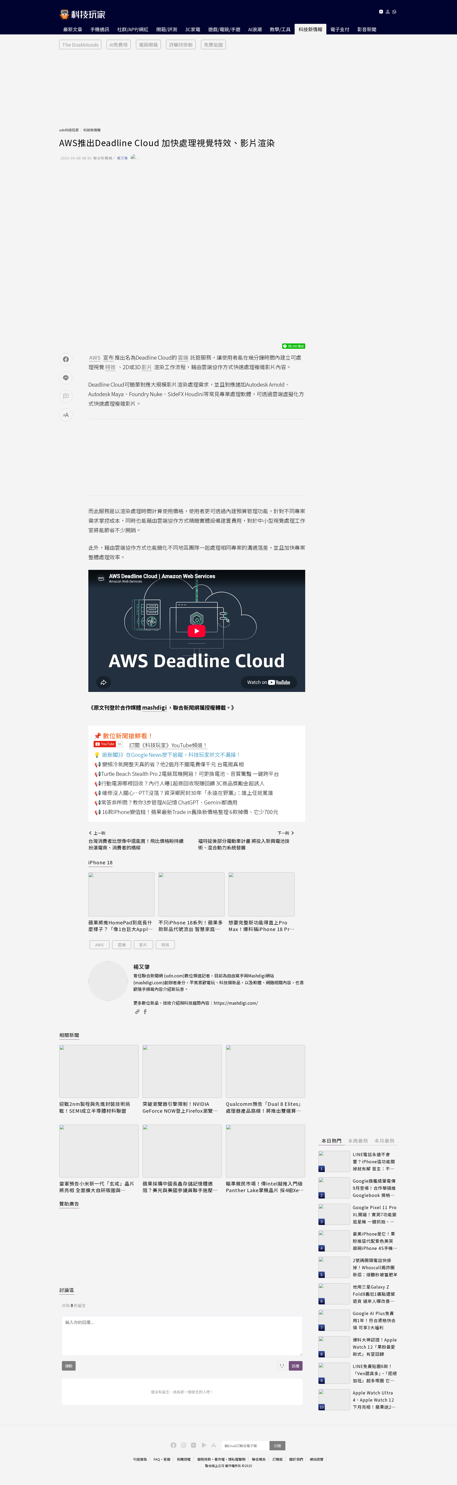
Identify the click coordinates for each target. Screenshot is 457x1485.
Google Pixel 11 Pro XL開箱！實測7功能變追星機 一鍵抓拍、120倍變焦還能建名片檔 (375, 1214)
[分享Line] (65, 377)
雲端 (122, 944)
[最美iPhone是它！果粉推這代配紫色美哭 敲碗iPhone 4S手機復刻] (334, 1240)
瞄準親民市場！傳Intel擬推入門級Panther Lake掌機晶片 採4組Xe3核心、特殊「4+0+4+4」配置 (264, 1186)
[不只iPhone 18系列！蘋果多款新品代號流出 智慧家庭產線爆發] (191, 894)
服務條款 (204, 1459)
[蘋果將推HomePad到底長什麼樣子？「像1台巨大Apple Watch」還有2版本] (121, 894)
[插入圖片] (282, 1366)
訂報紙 (277, 1459)
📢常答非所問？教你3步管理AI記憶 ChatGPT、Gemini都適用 (165, 802)
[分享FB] (65, 359)
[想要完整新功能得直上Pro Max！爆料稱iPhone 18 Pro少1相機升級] (262, 894)
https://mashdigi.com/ (236, 1003)
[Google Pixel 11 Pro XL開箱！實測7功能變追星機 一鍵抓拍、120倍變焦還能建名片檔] (334, 1214)
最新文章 (72, 29)
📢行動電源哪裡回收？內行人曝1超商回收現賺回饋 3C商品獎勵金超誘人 (179, 783)
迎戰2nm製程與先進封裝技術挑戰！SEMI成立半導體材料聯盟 (94, 1107)
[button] (388, 12)
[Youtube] (381, 12)
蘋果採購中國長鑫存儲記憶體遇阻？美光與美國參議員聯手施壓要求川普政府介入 (180, 1186)
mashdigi (154, 707)
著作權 (219, 1459)
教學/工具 (280, 29)
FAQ (157, 1459)
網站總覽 (316, 1459)
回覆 (295, 1365)
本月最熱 (384, 1140)
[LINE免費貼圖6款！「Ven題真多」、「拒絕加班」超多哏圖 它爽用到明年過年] (334, 1373)
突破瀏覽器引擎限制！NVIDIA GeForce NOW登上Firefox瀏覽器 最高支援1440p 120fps (180, 1107)
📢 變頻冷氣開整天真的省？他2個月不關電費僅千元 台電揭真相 (169, 764)
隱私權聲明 (236, 1459)
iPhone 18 (100, 862)
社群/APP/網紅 (132, 29)
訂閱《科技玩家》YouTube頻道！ (168, 745)
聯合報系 (259, 1459)
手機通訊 (99, 29)
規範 (68, 1365)
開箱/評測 (166, 29)
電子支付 (339, 29)
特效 (165, 944)
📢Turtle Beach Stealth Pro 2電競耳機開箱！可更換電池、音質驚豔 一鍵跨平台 (186, 773)
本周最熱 (358, 1140)
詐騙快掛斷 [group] (181, 44)
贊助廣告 (69, 1203)
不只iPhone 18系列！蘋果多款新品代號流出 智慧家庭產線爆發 (190, 925)
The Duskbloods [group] (80, 44)
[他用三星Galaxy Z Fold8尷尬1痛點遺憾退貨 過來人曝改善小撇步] (334, 1293)
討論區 (66, 1289)
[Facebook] (172, 1444)
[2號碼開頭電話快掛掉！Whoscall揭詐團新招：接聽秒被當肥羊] (334, 1267)
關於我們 (296, 1459)
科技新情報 (310, 29)
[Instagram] (182, 1444)
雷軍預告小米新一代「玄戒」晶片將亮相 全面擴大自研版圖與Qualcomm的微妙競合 (97, 1186)
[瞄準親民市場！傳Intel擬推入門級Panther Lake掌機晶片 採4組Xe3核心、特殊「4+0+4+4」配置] (265, 1151)
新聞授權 (184, 1459)
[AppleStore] (213, 1444)
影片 (143, 944)
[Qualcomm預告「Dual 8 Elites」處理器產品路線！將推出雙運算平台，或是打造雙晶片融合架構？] (265, 1071)
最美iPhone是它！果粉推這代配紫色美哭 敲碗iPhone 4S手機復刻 (375, 1241)
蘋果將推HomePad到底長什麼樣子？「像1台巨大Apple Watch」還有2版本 (120, 925)
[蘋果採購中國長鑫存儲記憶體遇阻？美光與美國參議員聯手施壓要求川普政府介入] (182, 1151)
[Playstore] (203, 1444)
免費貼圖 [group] (213, 44)
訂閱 (277, 1445)
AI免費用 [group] (118, 44)
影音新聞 (366, 29)
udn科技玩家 (69, 129)
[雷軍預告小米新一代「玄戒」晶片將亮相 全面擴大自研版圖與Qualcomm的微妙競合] (99, 1151)
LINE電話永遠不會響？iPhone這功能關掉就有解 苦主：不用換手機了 (374, 1161)
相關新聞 (69, 1034)
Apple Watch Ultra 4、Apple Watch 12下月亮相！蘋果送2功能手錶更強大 (374, 1399)
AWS (99, 944)
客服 (166, 1459)
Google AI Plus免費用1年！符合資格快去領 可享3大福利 (374, 1320)
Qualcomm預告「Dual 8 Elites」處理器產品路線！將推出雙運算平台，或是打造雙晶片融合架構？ (264, 1107)
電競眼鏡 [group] (148, 44)
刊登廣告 (140, 1459)
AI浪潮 (255, 29)
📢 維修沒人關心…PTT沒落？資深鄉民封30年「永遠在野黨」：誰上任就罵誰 (183, 793)
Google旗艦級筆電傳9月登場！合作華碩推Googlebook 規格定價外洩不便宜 (374, 1188)
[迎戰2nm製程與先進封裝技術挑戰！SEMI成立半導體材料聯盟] (99, 1071)
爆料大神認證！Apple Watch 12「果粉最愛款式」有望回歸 (375, 1346)
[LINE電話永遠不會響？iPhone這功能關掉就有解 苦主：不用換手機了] (334, 1161)
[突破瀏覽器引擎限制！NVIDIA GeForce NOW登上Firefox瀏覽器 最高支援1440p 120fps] (182, 1071)
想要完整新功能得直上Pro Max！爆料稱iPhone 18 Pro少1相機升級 (261, 925)
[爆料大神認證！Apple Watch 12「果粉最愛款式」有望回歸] (334, 1346)
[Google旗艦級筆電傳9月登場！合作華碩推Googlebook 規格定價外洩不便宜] (334, 1187)
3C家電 (192, 29)
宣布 (108, 357)
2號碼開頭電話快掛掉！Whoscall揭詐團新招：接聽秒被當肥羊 (375, 1267)
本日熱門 (332, 1140)
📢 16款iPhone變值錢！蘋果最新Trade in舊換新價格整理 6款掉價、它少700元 (186, 812)
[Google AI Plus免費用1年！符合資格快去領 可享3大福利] (334, 1320)
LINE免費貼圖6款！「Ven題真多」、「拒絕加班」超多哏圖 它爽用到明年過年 (375, 1373)
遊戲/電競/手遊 (224, 29)
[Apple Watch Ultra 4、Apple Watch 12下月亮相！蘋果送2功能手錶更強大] (334, 1399)
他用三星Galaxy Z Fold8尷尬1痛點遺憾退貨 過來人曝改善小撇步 (374, 1293)
